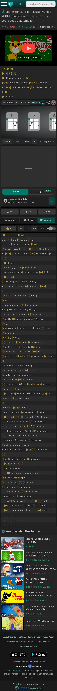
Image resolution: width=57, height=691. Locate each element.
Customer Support (28, 646)
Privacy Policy (48, 637)
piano (17, 141)
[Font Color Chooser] (8, 228)
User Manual (44, 641)
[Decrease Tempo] (3, 102)
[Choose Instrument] (34, 141)
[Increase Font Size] (34, 228)
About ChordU (9, 637)
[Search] (52, 4)
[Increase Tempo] (16, 102)
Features (22, 637)
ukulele (27, 141)
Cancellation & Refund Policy (20, 641)
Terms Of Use (34, 637)
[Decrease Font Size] (20, 228)
